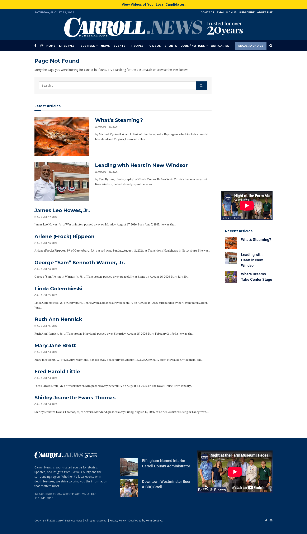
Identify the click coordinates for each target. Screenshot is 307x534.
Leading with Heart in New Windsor (141, 165)
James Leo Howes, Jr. (62, 210)
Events (120, 45)
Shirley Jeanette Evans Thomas (74, 398)
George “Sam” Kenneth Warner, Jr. (79, 262)
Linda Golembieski (58, 289)
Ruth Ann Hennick (58, 319)
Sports (171, 45)
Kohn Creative (154, 520)
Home (50, 45)
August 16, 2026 (46, 242)
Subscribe (247, 12)
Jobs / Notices (193, 45)
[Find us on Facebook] (35, 45)
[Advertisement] (247, 120)
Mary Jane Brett (55, 345)
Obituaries (220, 45)
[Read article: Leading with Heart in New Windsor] (61, 181)
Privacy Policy (118, 520)
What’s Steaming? (119, 120)
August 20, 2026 (107, 126)
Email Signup (227, 12)
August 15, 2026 (46, 295)
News (105, 45)
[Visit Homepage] (153, 27)
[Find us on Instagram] (42, 45)
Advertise (265, 12)
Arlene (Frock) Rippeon (64, 236)
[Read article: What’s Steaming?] (61, 136)
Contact (207, 12)
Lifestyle (67, 45)
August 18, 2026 (107, 171)
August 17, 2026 (46, 216)
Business (87, 45)
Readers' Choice (250, 45)
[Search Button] (271, 45)
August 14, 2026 (46, 351)
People (137, 45)
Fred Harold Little (57, 371)
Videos (155, 45)
